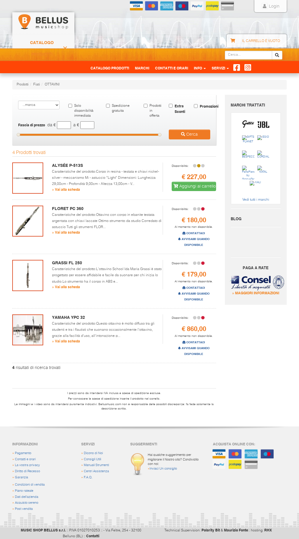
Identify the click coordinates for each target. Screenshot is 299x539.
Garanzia (21, 477)
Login (273, 6)
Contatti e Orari (171, 68)
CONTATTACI (195, 233)
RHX (268, 530)
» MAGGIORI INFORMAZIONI (255, 292)
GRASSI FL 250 (67, 262)
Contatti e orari (25, 459)
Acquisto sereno (26, 502)
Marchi (142, 68)
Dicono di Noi (93, 453)
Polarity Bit (210, 530)
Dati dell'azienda (26, 496)
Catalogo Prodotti (42, 48)
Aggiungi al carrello (197, 186)
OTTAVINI (52, 84)
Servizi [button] (219, 68)
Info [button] (198, 68)
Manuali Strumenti (96, 465)
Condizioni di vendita (30, 484)
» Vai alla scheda (66, 189)
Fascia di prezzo (31, 125)
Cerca (191, 134)
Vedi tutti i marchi (255, 200)
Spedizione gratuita (121, 108)
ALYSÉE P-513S (67, 165)
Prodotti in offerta (155, 111)
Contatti (92, 535)
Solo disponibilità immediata (83, 111)
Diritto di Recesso (27, 471)
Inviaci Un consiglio (163, 468)
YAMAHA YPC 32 (68, 317)
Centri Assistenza (96, 471)
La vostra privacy (27, 465)
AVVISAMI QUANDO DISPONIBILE (195, 242)
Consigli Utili (92, 459)
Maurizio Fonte (236, 530)
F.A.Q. (88, 477)
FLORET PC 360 (68, 208)
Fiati (36, 84)
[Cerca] (277, 55)
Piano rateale (24, 490)
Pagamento (23, 453)
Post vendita (24, 508)
